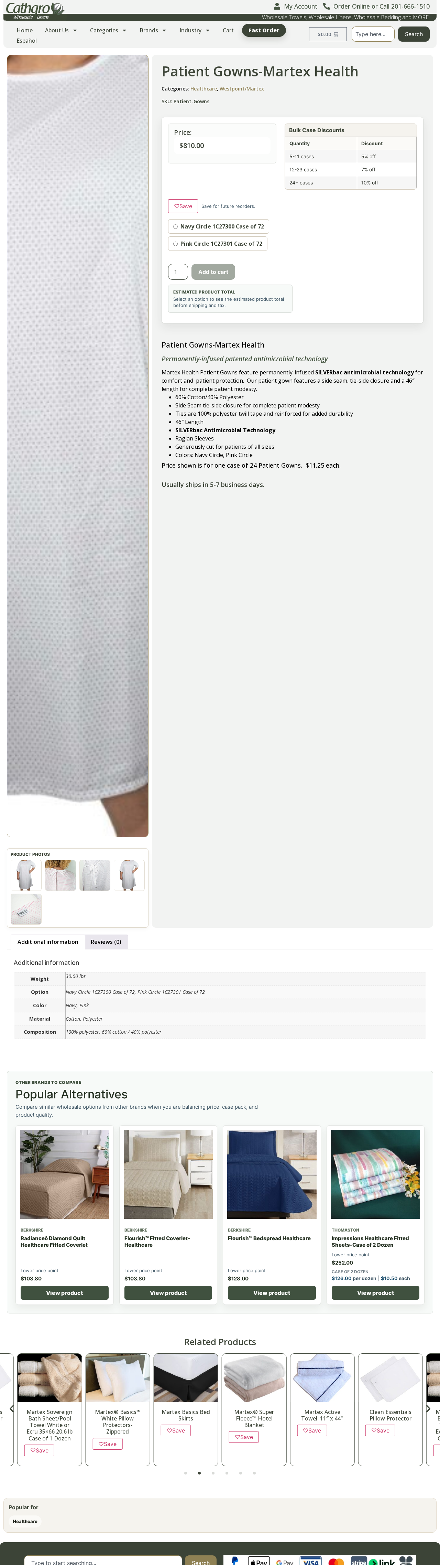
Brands (149, 30)
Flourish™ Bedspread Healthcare (269, 1239)
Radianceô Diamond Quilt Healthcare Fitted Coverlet (54, 1243)
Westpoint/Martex (242, 88)
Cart (228, 30)
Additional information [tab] (48, 943)
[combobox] (373, 34)
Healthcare (203, 88)
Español (26, 40)
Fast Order (264, 30)
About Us (57, 30)
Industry (190, 30)
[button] (77, 446)
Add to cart (213, 271)
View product (64, 1294)
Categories (104, 30)
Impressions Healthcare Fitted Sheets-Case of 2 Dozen (370, 1243)
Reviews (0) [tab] (106, 943)
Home (24, 30)
